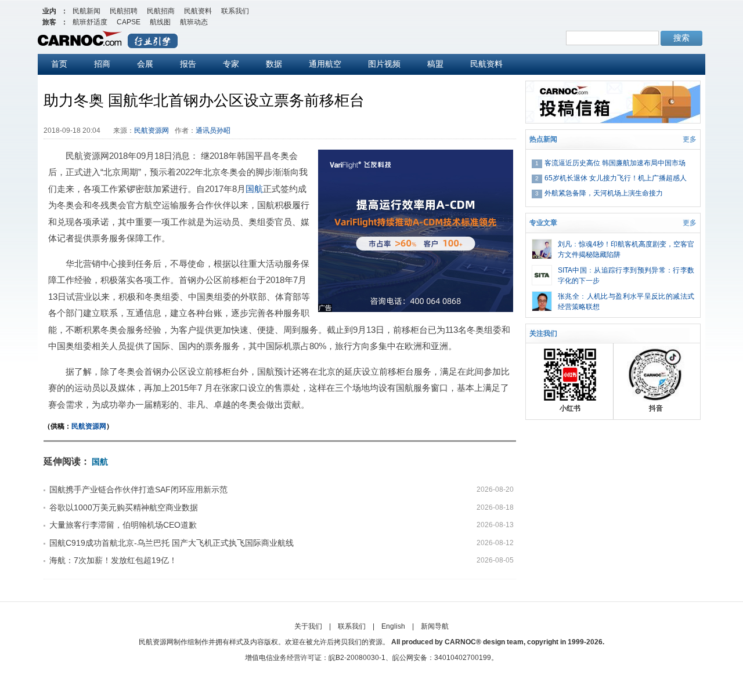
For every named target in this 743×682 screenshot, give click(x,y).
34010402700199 (462, 658)
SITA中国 (572, 270)
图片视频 (384, 63)
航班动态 (194, 22)
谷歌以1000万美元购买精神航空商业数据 (123, 507)
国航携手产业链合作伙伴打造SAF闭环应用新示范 (138, 489)
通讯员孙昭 (213, 130)
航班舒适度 (90, 22)
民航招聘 (124, 11)
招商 (102, 63)
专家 (231, 63)
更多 (690, 139)
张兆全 (568, 296)
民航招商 (161, 11)
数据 (274, 63)
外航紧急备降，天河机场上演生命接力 (603, 193)
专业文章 (543, 223)
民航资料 (198, 11)
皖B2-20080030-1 (357, 658)
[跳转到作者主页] (541, 244)
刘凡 (565, 244)
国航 (254, 189)
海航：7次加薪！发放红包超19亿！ (113, 560)
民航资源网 (151, 130)
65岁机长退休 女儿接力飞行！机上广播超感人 (615, 178)
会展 (145, 63)
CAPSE (128, 22)
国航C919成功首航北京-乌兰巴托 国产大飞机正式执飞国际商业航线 (171, 542)
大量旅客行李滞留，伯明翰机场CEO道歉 (123, 524)
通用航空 (325, 63)
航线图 (160, 22)
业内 (49, 11)
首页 (59, 63)
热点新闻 (543, 139)
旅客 (49, 22)
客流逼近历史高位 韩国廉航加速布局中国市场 (615, 163)
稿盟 (435, 63)
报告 (188, 63)
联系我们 (235, 11)
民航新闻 (86, 11)
